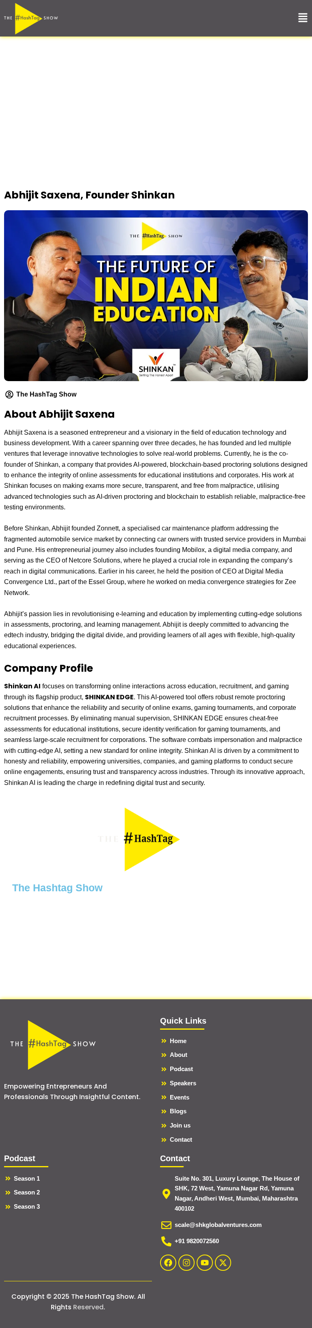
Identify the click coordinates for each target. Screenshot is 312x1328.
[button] (303, 18)
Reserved (88, 1307)
